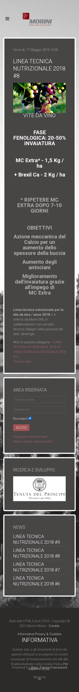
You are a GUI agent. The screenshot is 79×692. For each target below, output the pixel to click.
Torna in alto (22, 362)
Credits (54, 626)
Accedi (21, 428)
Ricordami (20, 419)
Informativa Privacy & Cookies (39, 634)
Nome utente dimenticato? (33, 441)
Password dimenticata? (30, 437)
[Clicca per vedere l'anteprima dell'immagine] (39, 98)
